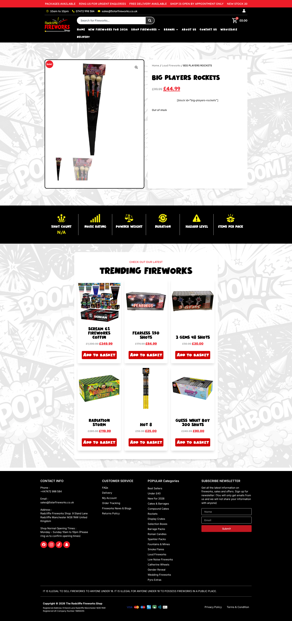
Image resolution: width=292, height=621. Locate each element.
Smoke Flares (156, 549)
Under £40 (154, 493)
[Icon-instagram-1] (51, 544)
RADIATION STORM (99, 423)
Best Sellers (155, 488)
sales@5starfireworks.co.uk (57, 502)
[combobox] (111, 20)
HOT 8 (146, 425)
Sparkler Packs (157, 539)
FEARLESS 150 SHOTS (145, 335)
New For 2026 (156, 498)
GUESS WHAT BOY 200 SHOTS (193, 423)
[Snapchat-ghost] (66, 544)
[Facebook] (43, 544)
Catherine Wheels (158, 564)
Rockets (152, 513)
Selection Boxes (157, 524)
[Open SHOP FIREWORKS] (159, 30)
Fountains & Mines (159, 544)
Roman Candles (157, 534)
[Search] (150, 20)
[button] (136, 67)
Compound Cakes (158, 508)
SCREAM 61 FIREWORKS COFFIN (99, 333)
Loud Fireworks (171, 65)
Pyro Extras (154, 579)
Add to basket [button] (99, 354)
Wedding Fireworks (159, 574)
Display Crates (156, 518)
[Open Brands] (177, 30)
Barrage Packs (156, 529)
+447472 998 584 (51, 491)
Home (155, 65)
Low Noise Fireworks (160, 559)
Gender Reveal (156, 569)
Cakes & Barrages (158, 503)
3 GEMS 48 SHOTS (193, 337)
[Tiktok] (59, 544)
